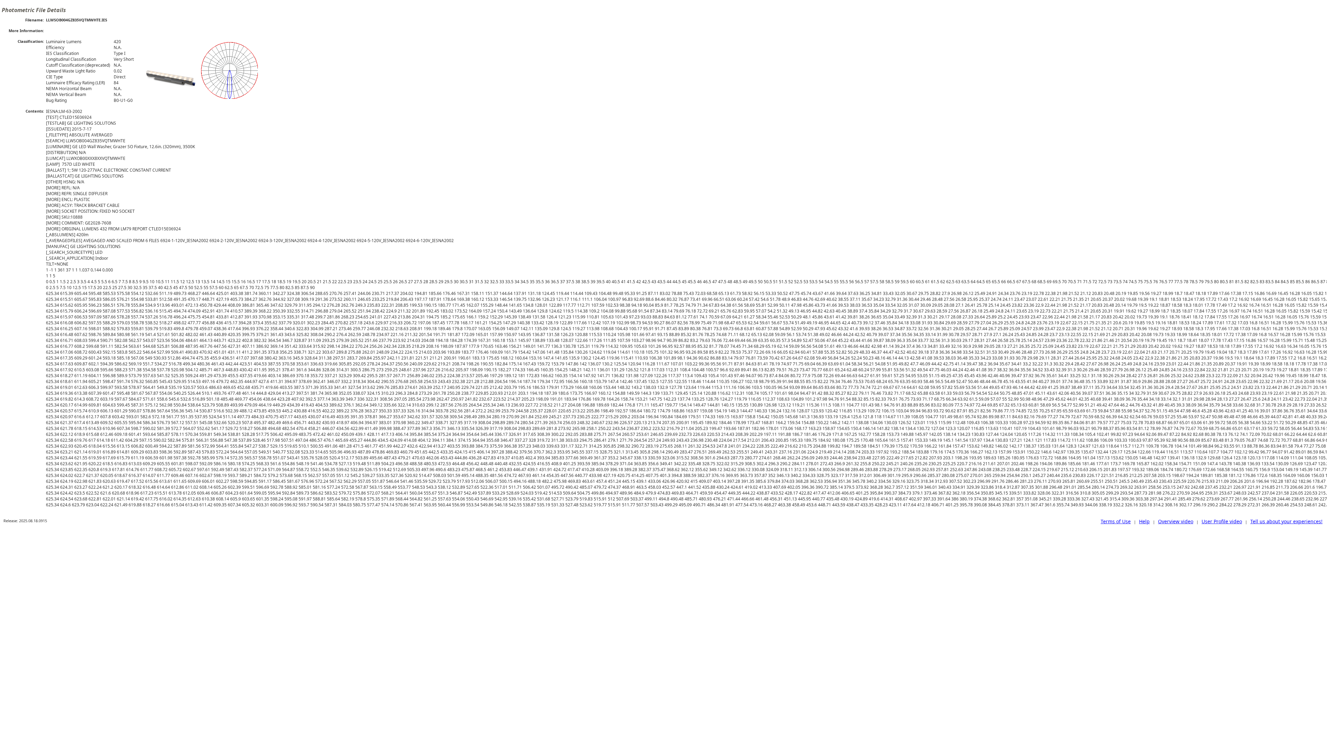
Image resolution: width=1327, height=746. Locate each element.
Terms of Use (1116, 521)
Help (1144, 521)
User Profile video (1222, 521)
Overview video (1175, 521)
